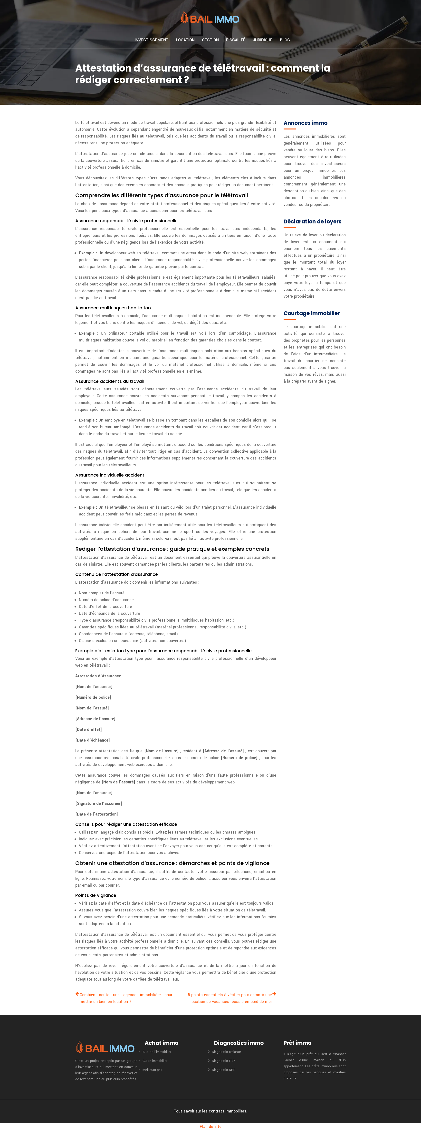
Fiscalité (236, 40)
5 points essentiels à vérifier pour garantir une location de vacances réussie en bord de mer (230, 998)
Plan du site (210, 1126)
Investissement (152, 40)
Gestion (210, 40)
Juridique (263, 40)
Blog (285, 40)
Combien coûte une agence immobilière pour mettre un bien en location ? (126, 998)
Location (185, 40)
